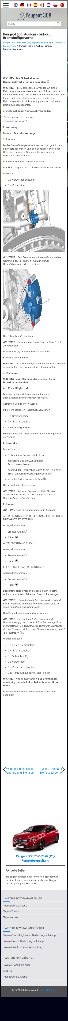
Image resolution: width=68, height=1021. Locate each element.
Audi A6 (7, 970)
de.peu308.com (47, 990)
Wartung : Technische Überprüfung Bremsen (20, 770)
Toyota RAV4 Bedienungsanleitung (22, 947)
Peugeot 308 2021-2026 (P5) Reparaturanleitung (27, 42)
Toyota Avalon (11, 917)
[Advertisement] (34, 63)
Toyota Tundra (11, 911)
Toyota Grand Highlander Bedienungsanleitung (29, 935)
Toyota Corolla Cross (15, 905)
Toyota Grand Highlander (17, 964)
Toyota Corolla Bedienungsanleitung (23, 941)
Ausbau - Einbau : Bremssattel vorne (50, 770)
